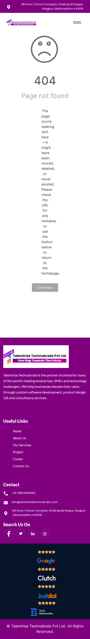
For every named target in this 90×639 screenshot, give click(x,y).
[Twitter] (20, 533)
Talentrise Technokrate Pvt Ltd (38, 626)
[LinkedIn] (32, 533)
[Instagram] (44, 533)
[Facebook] (8, 533)
